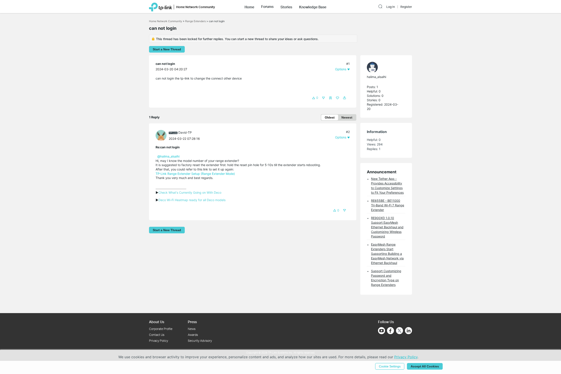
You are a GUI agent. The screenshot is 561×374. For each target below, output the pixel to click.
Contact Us (156, 335)
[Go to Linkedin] (408, 330)
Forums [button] (267, 6)
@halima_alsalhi (168, 156)
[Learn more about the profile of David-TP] (162, 135)
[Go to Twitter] (399, 331)
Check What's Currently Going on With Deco (189, 192)
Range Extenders (195, 21)
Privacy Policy (158, 340)
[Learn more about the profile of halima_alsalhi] (384, 67)
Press (192, 321)
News (191, 329)
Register (406, 6)
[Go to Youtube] (381, 330)
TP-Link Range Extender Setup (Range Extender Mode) (195, 173)
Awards (193, 335)
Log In (390, 6)
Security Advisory (200, 340)
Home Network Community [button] (195, 7)
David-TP (185, 132)
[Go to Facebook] (390, 330)
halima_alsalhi (376, 77)
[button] (249, 6)
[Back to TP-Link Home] (160, 6)
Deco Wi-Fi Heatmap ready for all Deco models (191, 200)
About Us (156, 321)
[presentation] (161, 135)
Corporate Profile (160, 329)
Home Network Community (165, 21)
